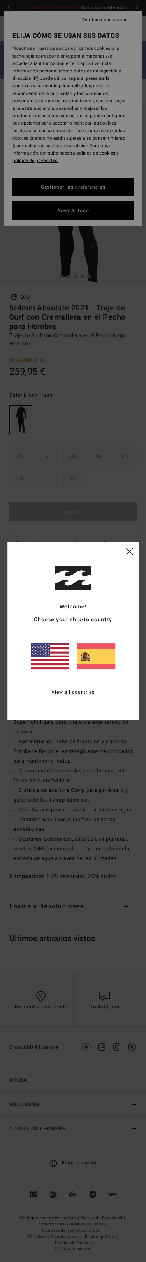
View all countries (72, 692)
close (130, 551)
